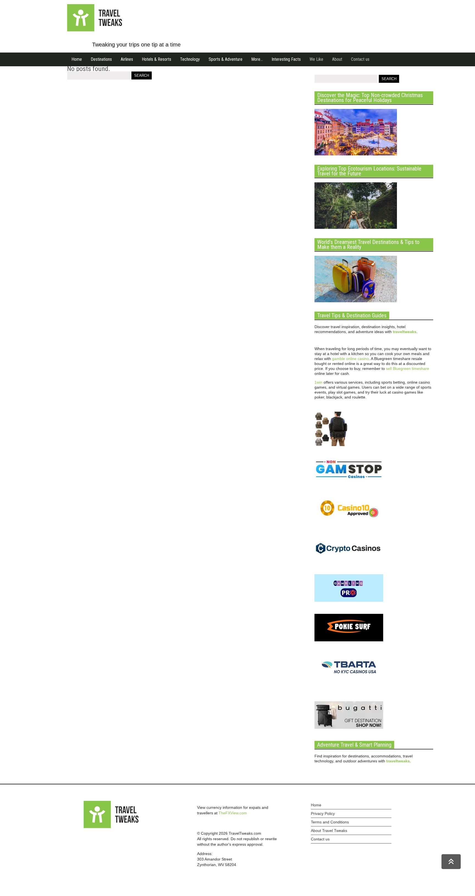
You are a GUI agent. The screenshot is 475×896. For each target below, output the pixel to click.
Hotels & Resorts (156, 59)
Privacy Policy (323, 813)
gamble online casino (350, 358)
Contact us (360, 59)
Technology (190, 59)
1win (318, 382)
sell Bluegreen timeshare (407, 368)
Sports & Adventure (225, 59)
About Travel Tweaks (329, 830)
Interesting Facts (286, 59)
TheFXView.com (233, 813)
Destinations (101, 59)
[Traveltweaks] (94, 30)
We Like (316, 59)
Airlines (127, 59)
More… (257, 59)
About (337, 59)
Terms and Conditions (330, 822)
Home (76, 59)
